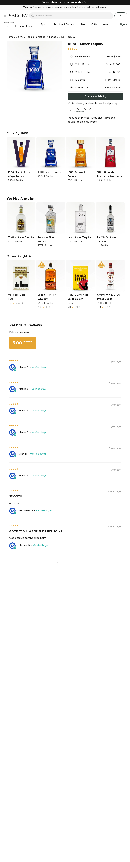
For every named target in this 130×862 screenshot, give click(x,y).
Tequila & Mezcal (36, 36)
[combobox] (73, 15)
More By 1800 (17, 133)
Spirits (20, 36)
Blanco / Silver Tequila (61, 36)
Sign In (123, 24)
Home (10, 36)
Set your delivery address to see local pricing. (65, 2)
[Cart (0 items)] (120, 15)
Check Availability (95, 96)
